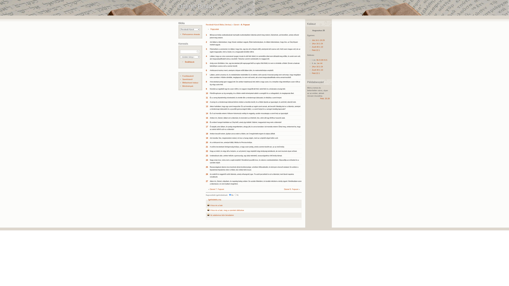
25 (207, 167)
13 (207, 106)
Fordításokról (188, 76)
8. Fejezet (245, 25)
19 (207, 138)
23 (207, 156)
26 (207, 174)
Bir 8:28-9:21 (322, 60)
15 (207, 118)
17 (207, 127)
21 (207, 147)
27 (207, 181)
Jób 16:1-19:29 (318, 40)
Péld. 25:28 (325, 99)
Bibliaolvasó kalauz (190, 83)
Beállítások (189, 62)
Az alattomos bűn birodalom (222, 215)
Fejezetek (214, 29)
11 (207, 98)
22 (207, 151)
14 (207, 113)
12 (207, 102)
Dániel (236, 25)
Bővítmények (187, 86)
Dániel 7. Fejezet (217, 189)
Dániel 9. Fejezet (291, 189)
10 (207, 93)
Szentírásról (187, 79)
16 (207, 122)
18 (207, 134)
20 (207, 142)
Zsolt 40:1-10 (317, 47)
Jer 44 (319, 63)
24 (207, 160)
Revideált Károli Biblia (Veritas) (219, 25)
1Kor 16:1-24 (317, 44)
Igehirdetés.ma (214, 199)
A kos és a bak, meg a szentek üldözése (227, 210)
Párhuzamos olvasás (191, 34)
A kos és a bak (216, 205)
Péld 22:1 (316, 50)
